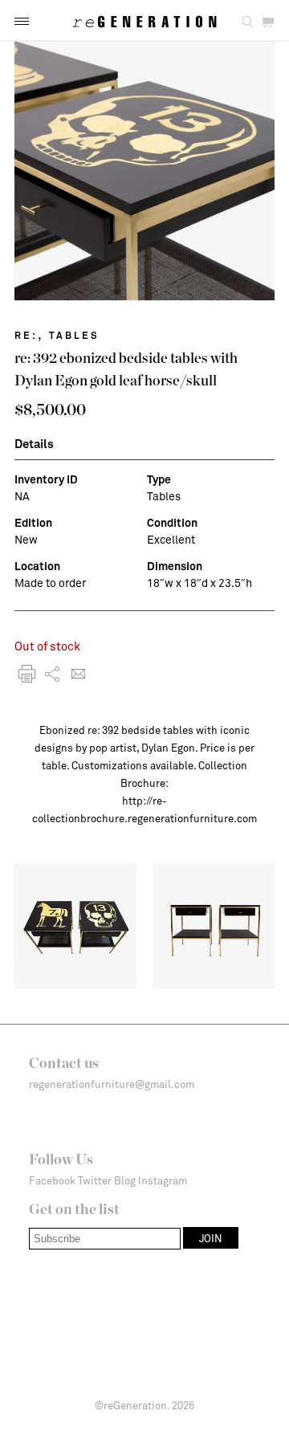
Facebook (52, 1180)
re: (26, 334)
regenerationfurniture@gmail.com (111, 1084)
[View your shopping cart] (268, 22)
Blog (125, 1180)
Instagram (162, 1180)
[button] (21, 21)
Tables (74, 334)
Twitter (95, 1180)
